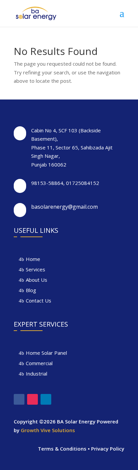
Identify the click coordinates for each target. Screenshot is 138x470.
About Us (36, 279)
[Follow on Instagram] (32, 399)
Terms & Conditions (62, 448)
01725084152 (82, 183)
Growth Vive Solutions (48, 430)
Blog (31, 290)
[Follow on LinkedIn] (46, 399)
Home (33, 259)
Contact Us (38, 300)
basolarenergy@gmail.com (64, 206)
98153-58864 (47, 183)
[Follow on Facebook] (19, 399)
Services (35, 269)
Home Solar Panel (46, 352)
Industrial (36, 373)
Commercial (39, 363)
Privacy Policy (107, 448)
